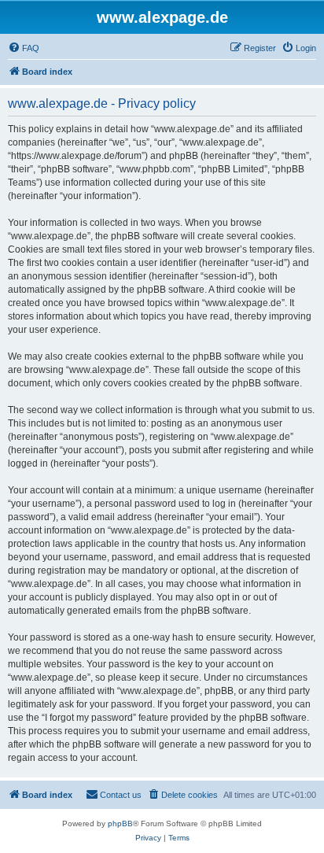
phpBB (120, 823)
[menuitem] (23, 48)
